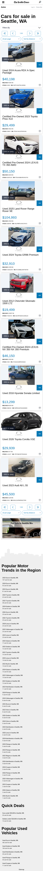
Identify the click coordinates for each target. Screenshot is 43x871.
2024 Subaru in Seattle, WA (11, 670)
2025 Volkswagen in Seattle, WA (12, 630)
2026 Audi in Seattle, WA (10, 797)
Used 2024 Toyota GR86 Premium (20, 255)
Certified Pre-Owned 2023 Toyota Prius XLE (20, 117)
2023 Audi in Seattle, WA (10, 665)
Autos (3, 7)
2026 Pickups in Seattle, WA (11, 774)
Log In (33, 7)
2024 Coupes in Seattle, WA (11, 768)
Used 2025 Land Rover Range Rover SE (18, 210)
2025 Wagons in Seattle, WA (11, 757)
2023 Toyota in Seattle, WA (10, 653)
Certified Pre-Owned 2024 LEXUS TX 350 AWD (20, 163)
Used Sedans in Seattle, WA (11, 847)
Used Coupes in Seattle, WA (11, 864)
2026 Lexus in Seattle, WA (10, 734)
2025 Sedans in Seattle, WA (11, 648)
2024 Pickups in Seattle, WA (11, 693)
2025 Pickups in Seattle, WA (11, 745)
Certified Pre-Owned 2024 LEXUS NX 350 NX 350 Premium (20, 348)
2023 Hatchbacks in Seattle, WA (12, 688)
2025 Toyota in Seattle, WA (10, 602)
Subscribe (39, 7)
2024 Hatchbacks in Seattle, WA (12, 739)
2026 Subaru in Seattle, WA (11, 791)
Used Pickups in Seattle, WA (11, 859)
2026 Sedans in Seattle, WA (11, 716)
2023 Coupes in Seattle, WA (11, 785)
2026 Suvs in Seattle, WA (10, 613)
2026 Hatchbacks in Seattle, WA (12, 762)
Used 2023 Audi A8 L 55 (15, 485)
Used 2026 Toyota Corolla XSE (18, 439)
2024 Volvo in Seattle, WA (10, 722)
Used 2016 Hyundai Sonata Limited (21, 393)
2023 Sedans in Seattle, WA (11, 682)
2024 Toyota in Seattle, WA (10, 596)
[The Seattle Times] (21, 2)
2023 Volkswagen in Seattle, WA (12, 676)
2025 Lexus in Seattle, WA (10, 659)
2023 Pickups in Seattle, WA (11, 751)
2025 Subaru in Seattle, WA (11, 642)
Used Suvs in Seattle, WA (10, 841)
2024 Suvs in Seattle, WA (10, 584)
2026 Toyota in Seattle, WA (10, 619)
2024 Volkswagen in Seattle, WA (12, 699)
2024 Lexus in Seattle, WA (10, 625)
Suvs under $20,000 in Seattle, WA (13, 814)
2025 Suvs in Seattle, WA (10, 579)
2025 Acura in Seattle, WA (10, 705)
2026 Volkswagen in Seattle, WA (12, 780)
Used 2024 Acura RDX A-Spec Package (18, 71)
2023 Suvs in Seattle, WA (10, 590)
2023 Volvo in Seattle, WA (10, 711)
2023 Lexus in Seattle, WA (10, 636)
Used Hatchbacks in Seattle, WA (12, 853)
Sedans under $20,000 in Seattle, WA (14, 820)
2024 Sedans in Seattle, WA (11, 607)
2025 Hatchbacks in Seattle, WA (12, 728)
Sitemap (21, 869)
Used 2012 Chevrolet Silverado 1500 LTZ (18, 302)
